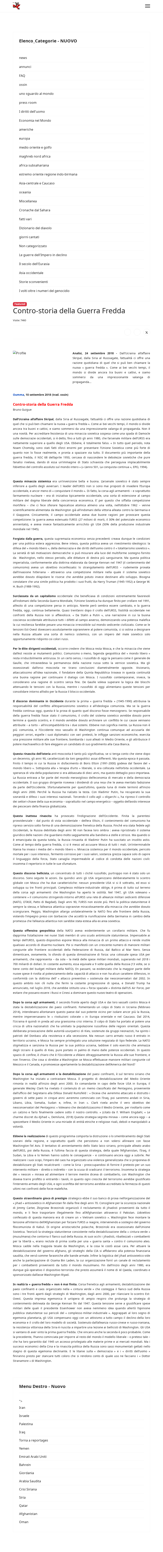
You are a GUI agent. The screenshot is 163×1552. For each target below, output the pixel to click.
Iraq (22, 1432)
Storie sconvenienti (33, 282)
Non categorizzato (33, 246)
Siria (22, 1497)
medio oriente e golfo (35, 147)
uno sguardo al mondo (36, 93)
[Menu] (147, 6)
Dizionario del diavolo (35, 228)
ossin (23, 84)
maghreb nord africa (34, 156)
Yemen (24, 1448)
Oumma (18, 395)
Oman (23, 1522)
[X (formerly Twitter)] (146, 332)
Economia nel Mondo (35, 120)
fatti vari (25, 219)
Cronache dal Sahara (34, 210)
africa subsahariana (34, 165)
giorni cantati (29, 237)
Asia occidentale (31, 273)
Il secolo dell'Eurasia (34, 264)
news (23, 58)
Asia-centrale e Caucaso (37, 183)
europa (24, 138)
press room (28, 102)
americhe (26, 129)
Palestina (26, 1424)
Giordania (26, 1473)
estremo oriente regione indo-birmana (48, 174)
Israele (24, 1416)
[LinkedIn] (137, 332)
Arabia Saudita (30, 1481)
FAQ (22, 75)
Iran (22, 1407)
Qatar (23, 1505)
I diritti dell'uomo (32, 111)
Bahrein (25, 1465)
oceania (25, 192)
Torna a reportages (33, 1440)
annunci (25, 67)
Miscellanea (28, 201)
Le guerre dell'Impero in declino (43, 255)
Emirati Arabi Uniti (33, 1456)
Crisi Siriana (28, 1489)
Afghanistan (28, 1514)
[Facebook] (127, 332)
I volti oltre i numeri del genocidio (44, 291)
